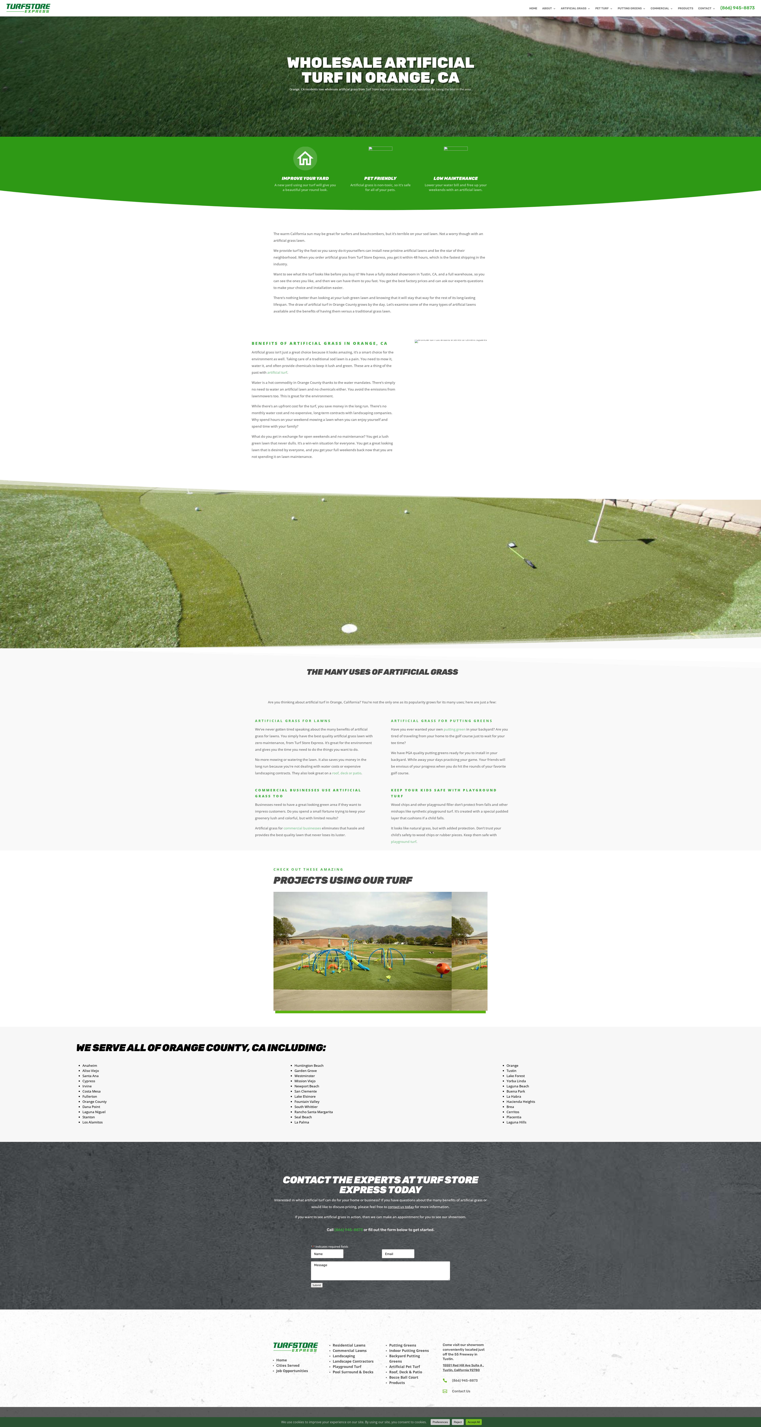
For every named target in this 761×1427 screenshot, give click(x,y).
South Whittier (306, 1106)
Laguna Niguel (94, 1112)
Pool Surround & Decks (353, 1372)
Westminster (304, 1076)
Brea (510, 1106)
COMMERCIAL (660, 8)
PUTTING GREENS (630, 8)
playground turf (403, 841)
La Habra (514, 1096)
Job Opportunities (292, 1370)
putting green (454, 729)
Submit (317, 1285)
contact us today (401, 1206)
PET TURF (602, 8)
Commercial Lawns (350, 1350)
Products (397, 1382)
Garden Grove (305, 1070)
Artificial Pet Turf (404, 1366)
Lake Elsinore (305, 1096)
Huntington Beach (309, 1065)
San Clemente (305, 1091)
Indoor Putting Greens (409, 1350)
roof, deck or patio (346, 773)
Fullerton (89, 1096)
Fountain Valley (306, 1101)
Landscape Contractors (353, 1361)
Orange (512, 1065)
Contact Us (461, 1391)
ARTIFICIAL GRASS (573, 8)
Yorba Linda (516, 1081)
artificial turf (277, 372)
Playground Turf (347, 1366)
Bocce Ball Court (403, 1377)
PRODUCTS (685, 8)
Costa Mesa (91, 1091)
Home (281, 1360)
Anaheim (89, 1065)
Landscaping (344, 1355)
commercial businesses (302, 828)
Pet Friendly (380, 178)
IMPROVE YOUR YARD (305, 178)
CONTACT (704, 8)
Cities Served (287, 1365)
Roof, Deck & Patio (405, 1372)
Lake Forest (516, 1076)
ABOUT (547, 8)
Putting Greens (402, 1345)
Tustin (511, 1070)
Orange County (94, 1101)
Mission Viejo (304, 1081)
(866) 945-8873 (737, 9)
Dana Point (91, 1106)
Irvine (87, 1086)
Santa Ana (90, 1076)
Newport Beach (306, 1086)
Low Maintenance (456, 178)
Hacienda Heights (521, 1101)
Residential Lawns (349, 1345)
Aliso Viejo (90, 1070)
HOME (533, 8)
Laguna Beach (518, 1086)
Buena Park (516, 1091)
